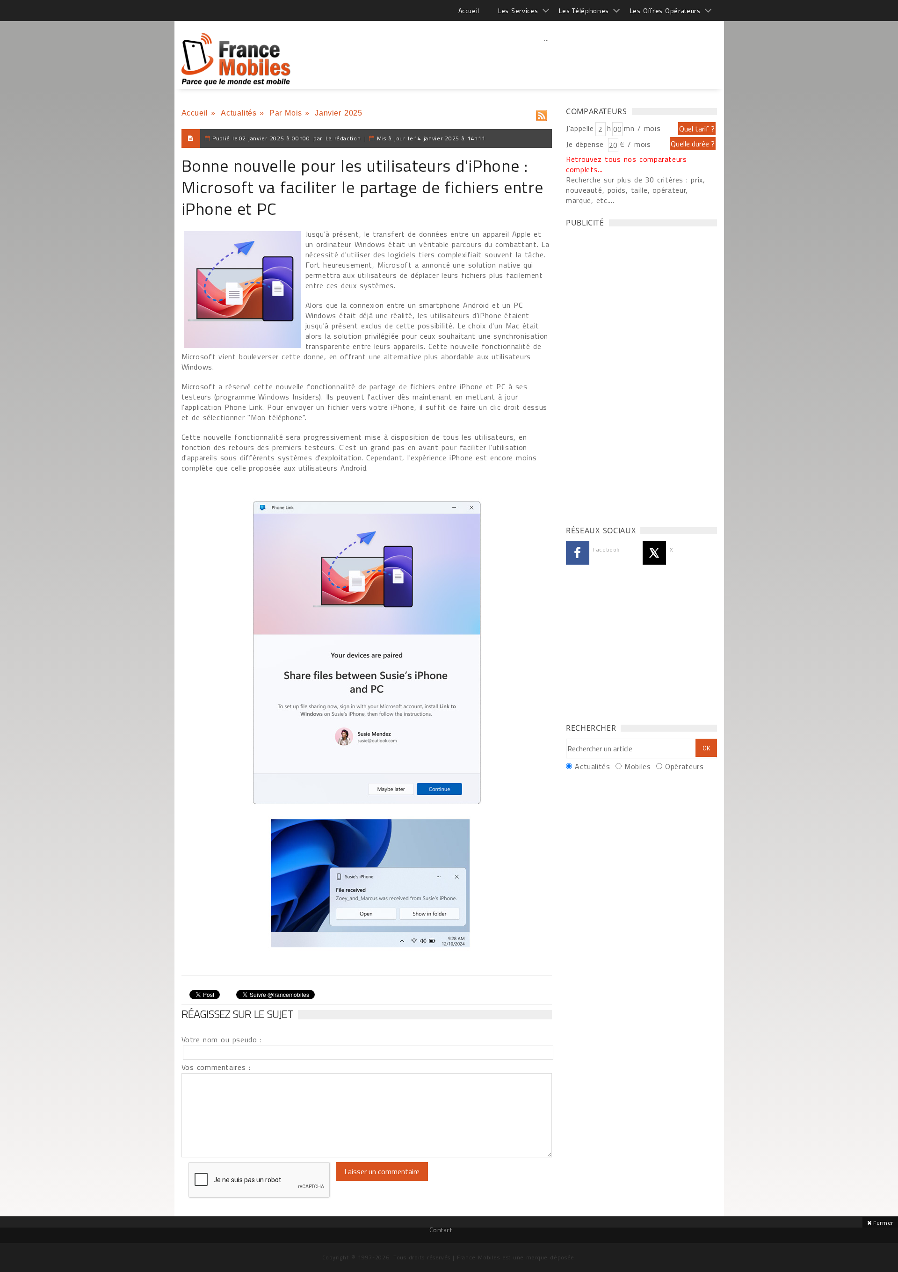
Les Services (518, 10)
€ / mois (635, 144)
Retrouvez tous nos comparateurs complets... (626, 164)
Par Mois (285, 113)
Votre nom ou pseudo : (221, 1039)
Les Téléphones (584, 10)
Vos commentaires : (216, 1067)
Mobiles (637, 766)
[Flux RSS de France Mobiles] (541, 113)
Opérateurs (684, 766)
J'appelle (580, 128)
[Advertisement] (547, 58)
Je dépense (586, 144)
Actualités (238, 113)
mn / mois (642, 128)
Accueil (468, 10)
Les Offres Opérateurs (665, 10)
